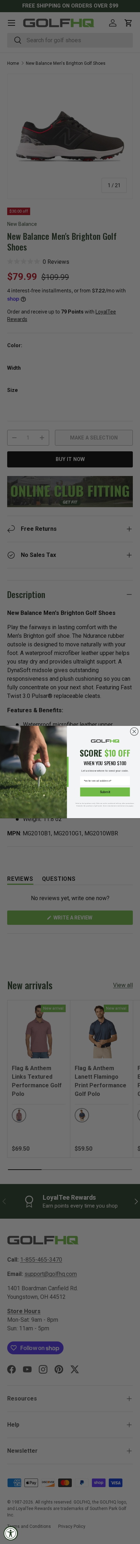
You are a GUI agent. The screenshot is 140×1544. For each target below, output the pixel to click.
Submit (105, 792)
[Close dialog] (134, 731)
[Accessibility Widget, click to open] (11, 1533)
